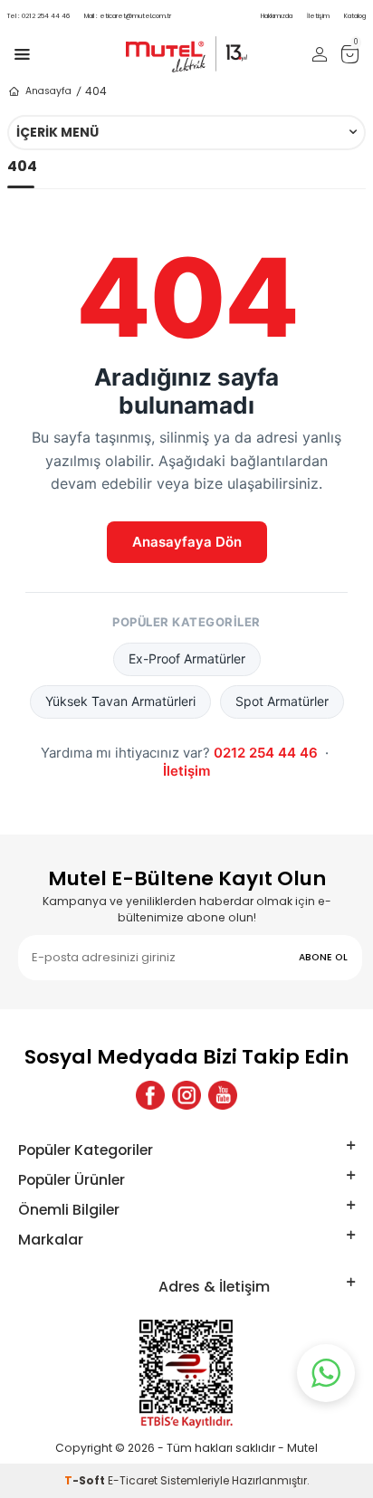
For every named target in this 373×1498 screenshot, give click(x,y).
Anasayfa (48, 91)
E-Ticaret (133, 1480)
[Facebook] (150, 1095)
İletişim (318, 16)
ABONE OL (323, 957)
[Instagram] (186, 1095)
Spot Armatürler (282, 701)
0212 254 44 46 (38, 16)
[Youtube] (222, 1095)
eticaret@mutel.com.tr (127, 16)
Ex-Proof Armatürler (187, 658)
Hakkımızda (276, 16)
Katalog (355, 16)
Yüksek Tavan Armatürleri (120, 701)
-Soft (86, 1480)
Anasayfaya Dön (187, 541)
